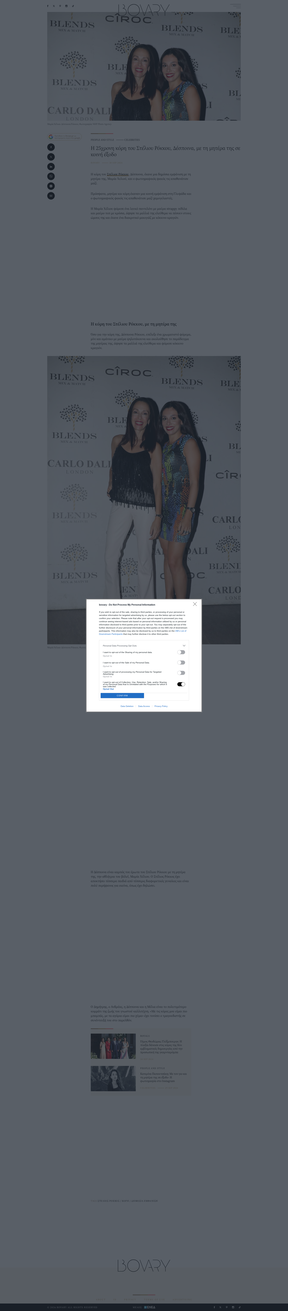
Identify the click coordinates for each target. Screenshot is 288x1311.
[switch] (181, 652)
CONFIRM (122, 695)
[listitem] (144, 645)
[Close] (196, 605)
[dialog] (144, 655)
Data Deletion (127, 706)
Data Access (144, 706)
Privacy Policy (161, 706)
